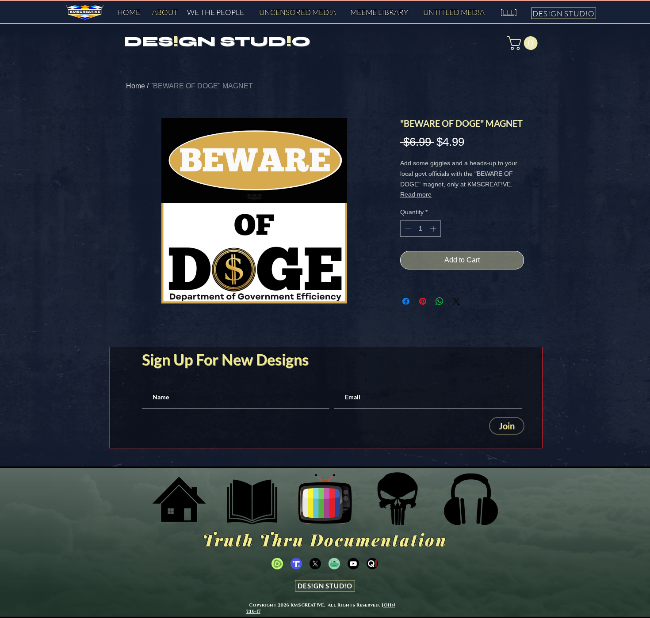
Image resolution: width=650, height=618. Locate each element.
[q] (372, 563)
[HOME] (179, 499)
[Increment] (434, 228)
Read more (416, 194)
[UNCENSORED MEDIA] (325, 499)
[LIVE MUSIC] (471, 499)
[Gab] (334, 563)
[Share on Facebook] (406, 301)
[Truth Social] (398, 499)
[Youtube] (353, 563)
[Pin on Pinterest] (422, 301)
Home (135, 86)
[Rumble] (277, 563)
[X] (315, 563)
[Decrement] (407, 228)
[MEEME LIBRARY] (252, 499)
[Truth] (296, 563)
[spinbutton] (420, 228)
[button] (524, 43)
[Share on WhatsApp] (439, 301)
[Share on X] (456, 301)
